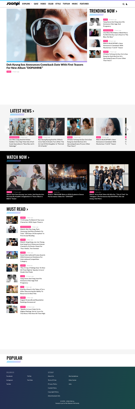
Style (58, 4)
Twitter (8, 384)
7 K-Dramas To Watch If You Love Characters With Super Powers (32, 221)
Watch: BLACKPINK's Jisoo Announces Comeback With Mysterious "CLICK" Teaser (113, 45)
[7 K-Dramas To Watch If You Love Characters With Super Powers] (12, 220)
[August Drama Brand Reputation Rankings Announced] (12, 300)
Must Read (16, 209)
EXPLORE (26, 4)
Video (43, 4)
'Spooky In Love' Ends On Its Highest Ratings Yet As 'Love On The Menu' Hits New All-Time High (32, 311)
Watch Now (17, 157)
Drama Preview (108, 30)
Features (84, 4)
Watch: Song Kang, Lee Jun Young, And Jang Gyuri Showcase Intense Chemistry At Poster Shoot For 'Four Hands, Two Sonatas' (32, 245)
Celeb (50, 4)
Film (40, 137)
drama (23, 217)
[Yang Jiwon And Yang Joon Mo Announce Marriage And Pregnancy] (95, 22)
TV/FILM (66, 4)
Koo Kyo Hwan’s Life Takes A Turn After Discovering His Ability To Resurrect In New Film (32, 291)
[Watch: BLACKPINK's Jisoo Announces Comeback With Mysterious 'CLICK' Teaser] (95, 43)
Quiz (36, 4)
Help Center (72, 380)
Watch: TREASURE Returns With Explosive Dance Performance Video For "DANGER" (66, 195)
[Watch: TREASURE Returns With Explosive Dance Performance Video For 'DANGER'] (67, 177)
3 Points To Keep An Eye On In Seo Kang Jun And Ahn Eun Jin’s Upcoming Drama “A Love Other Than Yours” (115, 57)
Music (75, 4)
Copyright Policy (53, 392)
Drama (106, 51)
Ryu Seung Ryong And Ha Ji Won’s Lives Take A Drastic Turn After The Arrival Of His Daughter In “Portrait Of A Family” (51, 143)
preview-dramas (25, 226)
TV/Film (9, 192)
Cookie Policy (52, 388)
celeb (22, 276)
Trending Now (102, 11)
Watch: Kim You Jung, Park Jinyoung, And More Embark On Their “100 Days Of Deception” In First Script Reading (32, 232)
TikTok (29, 376)
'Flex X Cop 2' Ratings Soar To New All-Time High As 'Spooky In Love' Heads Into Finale (32, 270)
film (22, 286)
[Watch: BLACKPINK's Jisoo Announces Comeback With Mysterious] (109, 126)
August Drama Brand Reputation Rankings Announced (31, 301)
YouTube (30, 380)
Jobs (70, 384)
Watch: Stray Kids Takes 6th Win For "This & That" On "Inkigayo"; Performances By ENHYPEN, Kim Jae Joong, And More (108, 196)
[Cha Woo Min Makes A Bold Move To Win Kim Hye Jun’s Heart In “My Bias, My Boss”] (95, 32)
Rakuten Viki (71, 403)
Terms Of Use (52, 380)
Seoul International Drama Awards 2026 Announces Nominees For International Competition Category (32, 258)
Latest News (21, 111)
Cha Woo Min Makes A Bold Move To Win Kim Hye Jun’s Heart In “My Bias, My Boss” (115, 35)
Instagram (9, 380)
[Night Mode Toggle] (126, 4)
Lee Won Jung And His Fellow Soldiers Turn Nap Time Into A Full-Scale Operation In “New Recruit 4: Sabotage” (21, 143)
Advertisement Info (54, 396)
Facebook (9, 376)
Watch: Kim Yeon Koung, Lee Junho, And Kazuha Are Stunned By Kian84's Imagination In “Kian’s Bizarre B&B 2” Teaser (25, 196)
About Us (51, 376)
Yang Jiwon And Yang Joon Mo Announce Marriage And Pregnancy (114, 24)
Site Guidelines (73, 376)
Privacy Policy (52, 384)
